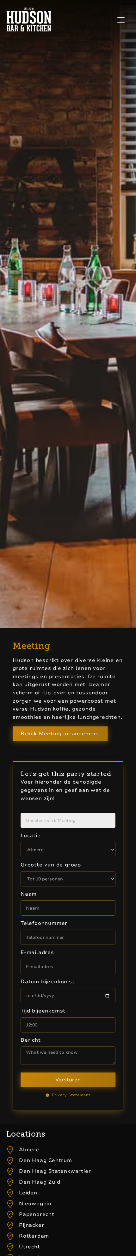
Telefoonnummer (44, 923)
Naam (29, 894)
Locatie (31, 835)
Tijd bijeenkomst (43, 1010)
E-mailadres (37, 952)
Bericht (31, 1040)
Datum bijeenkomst (48, 981)
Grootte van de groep (51, 864)
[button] (120, 20)
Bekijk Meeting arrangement (60, 733)
